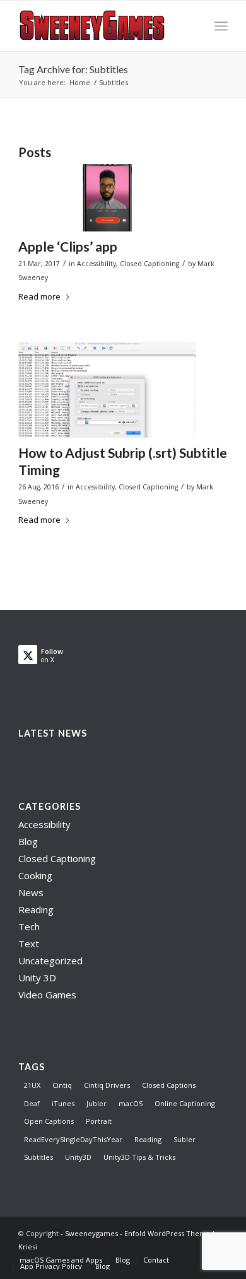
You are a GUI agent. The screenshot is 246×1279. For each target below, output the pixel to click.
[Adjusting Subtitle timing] (107, 389)
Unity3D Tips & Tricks (139, 1157)
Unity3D (78, 1157)
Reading (36, 909)
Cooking (35, 875)
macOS (131, 1103)
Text (28, 943)
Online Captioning (185, 1103)
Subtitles (38, 1157)
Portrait (99, 1121)
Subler (184, 1139)
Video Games (47, 994)
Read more (39, 296)
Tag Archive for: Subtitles (73, 69)
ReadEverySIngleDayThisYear (73, 1139)
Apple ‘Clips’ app (67, 246)
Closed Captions (169, 1085)
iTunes (63, 1103)
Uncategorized (50, 960)
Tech (29, 926)
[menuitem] (221, 26)
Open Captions (49, 1121)
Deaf (32, 1103)
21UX (32, 1085)
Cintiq (62, 1085)
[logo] (101, 26)
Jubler (96, 1103)
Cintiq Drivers (107, 1085)
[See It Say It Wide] (107, 197)
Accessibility (96, 263)
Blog (28, 841)
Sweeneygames (91, 1233)
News (31, 892)
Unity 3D (37, 977)
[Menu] (221, 26)
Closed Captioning (149, 263)
